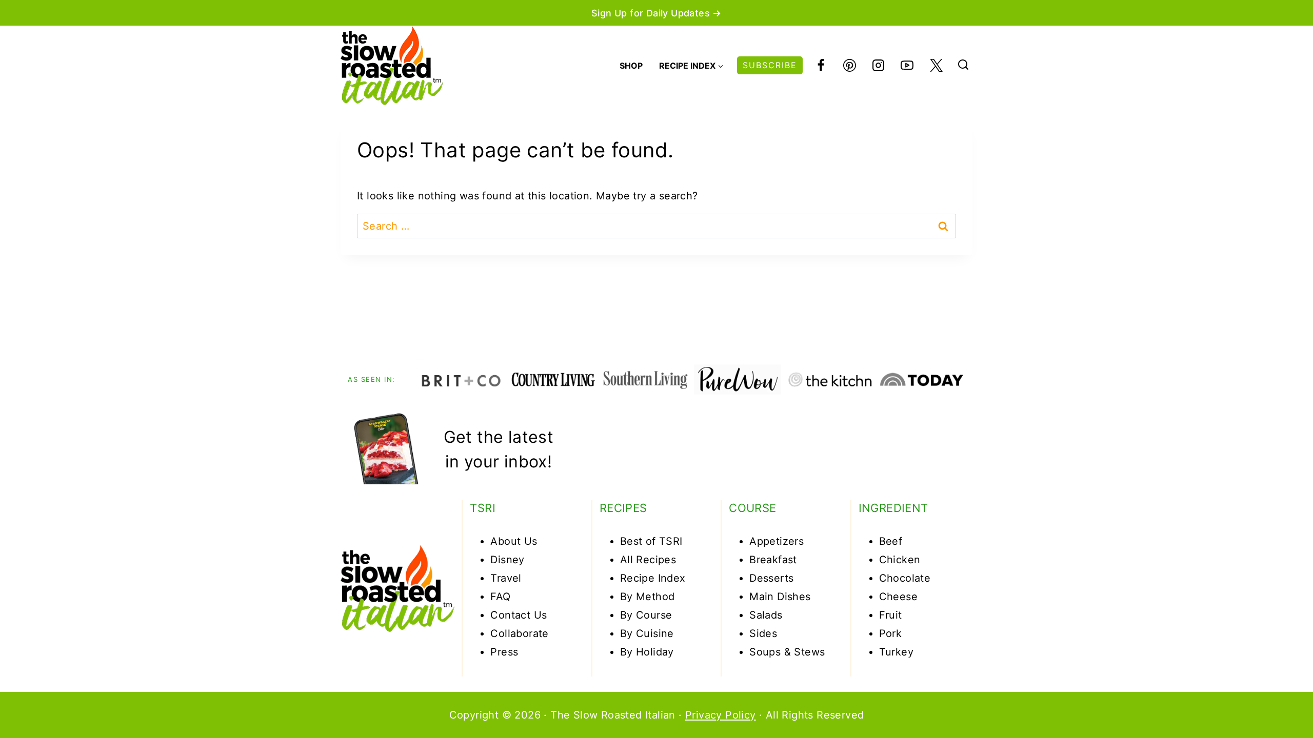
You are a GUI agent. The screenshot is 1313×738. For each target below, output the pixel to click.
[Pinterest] (849, 65)
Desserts (771, 578)
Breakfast (773, 560)
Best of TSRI (651, 541)
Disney (507, 560)
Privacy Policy (720, 715)
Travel (505, 578)
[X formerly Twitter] (936, 65)
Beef (891, 541)
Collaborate (519, 633)
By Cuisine (647, 633)
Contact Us (518, 615)
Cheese (898, 596)
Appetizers (776, 541)
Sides (763, 633)
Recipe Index (653, 578)
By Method (647, 596)
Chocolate (905, 578)
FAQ (500, 596)
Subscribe (770, 65)
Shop (631, 65)
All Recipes (648, 560)
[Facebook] (820, 65)
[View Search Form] (963, 65)
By (628, 652)
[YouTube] (907, 65)
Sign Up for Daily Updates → (656, 13)
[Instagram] (878, 65)
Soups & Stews (787, 652)
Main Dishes (779, 596)
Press (504, 652)
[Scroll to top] (1268, 698)
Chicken (900, 560)
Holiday (655, 652)
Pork (890, 633)
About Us (513, 541)
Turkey (896, 652)
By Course (646, 615)
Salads (765, 615)
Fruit (890, 615)
